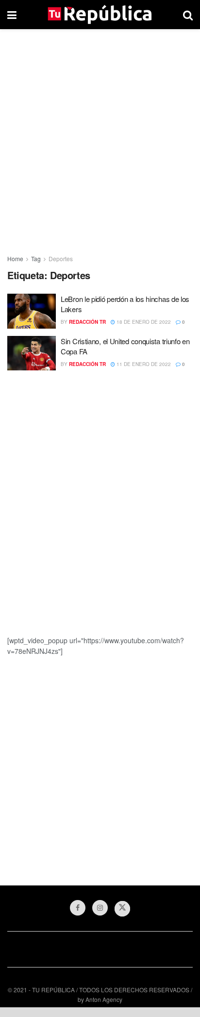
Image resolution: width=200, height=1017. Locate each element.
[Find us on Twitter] (122, 909)
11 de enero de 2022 (143, 364)
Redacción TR (87, 321)
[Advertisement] (100, 139)
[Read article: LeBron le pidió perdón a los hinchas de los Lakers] (31, 311)
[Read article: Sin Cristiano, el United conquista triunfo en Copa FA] (31, 353)
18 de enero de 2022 (143, 321)
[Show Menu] (12, 14)
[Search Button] (188, 14)
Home (15, 258)
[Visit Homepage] (100, 14)
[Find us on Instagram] (100, 908)
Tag (36, 258)
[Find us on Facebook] (77, 908)
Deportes (61, 258)
